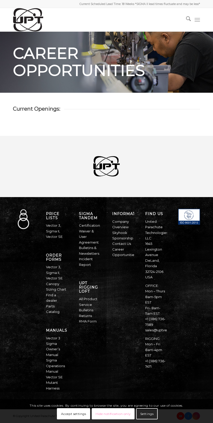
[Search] (186, 19)
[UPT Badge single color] (28, 19)
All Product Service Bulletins (88, 304)
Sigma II (52, 231)
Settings (147, 414)
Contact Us (121, 243)
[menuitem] (186, 19)
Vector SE (54, 236)
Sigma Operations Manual (55, 365)
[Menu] (197, 20)
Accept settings (73, 414)
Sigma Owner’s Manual (53, 349)
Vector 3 (53, 225)
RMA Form (88, 321)
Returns (85, 316)
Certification (89, 225)
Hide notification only (113, 414)
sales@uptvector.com (164, 330)
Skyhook (119, 233)
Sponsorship (122, 238)
